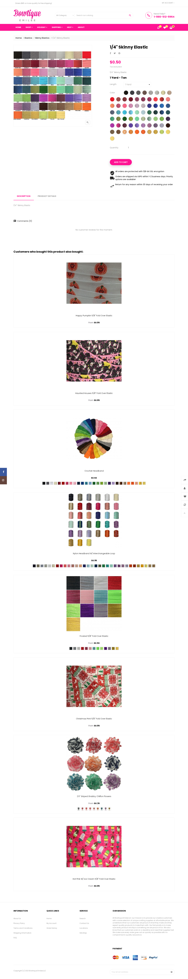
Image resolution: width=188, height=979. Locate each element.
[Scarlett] (124, 99)
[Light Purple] (130, 126)
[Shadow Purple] (168, 119)
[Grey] (144, 93)
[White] (157, 93)
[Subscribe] (172, 972)
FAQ (15, 938)
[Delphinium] (137, 126)
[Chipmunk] (118, 132)
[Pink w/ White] (94, 808)
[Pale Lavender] (161, 126)
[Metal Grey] (138, 93)
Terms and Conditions (22, 928)
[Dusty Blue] (112, 112)
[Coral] (161, 99)
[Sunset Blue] (168, 106)
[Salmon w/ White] (90, 808)
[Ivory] (163, 93)
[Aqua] (130, 112)
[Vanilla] (169, 93)
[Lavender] (149, 126)
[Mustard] (138, 565)
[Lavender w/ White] (105, 808)
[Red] (112, 99)
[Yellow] (168, 132)
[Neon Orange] (143, 132)
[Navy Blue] (149, 106)
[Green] (94, 483)
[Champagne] (149, 132)
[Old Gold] (117, 648)
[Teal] (168, 112)
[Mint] (155, 119)
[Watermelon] (118, 106)
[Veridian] (107, 565)
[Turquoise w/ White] (101, 808)
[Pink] (71, 483)
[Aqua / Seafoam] (137, 112)
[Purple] (112, 126)
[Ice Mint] (149, 119)
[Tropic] (118, 112)
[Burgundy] (130, 99)
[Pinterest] (119, 53)
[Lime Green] (161, 119)
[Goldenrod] (155, 132)
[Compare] (158, 28)
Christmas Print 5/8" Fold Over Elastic (94, 718)
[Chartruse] (161, 132)
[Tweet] (115, 53)
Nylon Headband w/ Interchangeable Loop (94, 553)
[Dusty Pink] (72, 565)
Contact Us (84, 923)
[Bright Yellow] (140, 483)
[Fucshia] (149, 99)
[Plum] (118, 126)
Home (49, 918)
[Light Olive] (143, 119)
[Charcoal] (132, 93)
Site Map (83, 933)
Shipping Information (22, 933)
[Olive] (99, 565)
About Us (17, 918)
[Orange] (137, 132)
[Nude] (150, 565)
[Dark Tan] (112, 132)
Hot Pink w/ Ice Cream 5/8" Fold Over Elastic (94, 879)
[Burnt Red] (118, 99)
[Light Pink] (137, 106)
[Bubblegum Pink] (130, 106)
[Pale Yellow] (112, 139)
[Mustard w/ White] (109, 808)
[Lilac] (143, 126)
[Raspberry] (143, 99)
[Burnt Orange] (134, 565)
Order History (52, 928)
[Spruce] (96, 565)
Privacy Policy (19, 923)
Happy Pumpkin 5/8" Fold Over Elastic (94, 315)
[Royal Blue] (155, 106)
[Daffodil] (146, 565)
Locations (84, 928)
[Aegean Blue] (161, 106)
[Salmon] (168, 99)
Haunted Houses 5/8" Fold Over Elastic (94, 393)
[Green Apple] (130, 119)
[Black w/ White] (78, 808)
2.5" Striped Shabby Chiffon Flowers (94, 796)
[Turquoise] (124, 112)
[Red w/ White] (82, 808)
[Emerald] (124, 119)
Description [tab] (23, 196)
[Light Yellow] (144, 483)
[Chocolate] (117, 483)
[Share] (110, 53)
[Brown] (168, 126)
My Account (51, 923)
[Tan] (124, 132)
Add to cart (121, 162)
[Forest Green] (149, 112)
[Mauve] (137, 99)
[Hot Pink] (155, 99)
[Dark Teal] (161, 112)
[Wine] (124, 126)
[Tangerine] (130, 132)
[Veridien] (137, 119)
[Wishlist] (164, 28)
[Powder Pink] (143, 106)
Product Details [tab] (47, 196)
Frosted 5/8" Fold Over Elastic (94, 636)
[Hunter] (155, 112)
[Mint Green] (105, 483)
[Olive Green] (118, 119)
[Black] (126, 93)
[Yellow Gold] (142, 565)
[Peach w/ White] (97, 808)
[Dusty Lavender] (155, 126)
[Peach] (112, 106)
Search (83, 918)
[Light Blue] (90, 483)
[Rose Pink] (124, 106)
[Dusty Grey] (42, 565)
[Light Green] (112, 119)
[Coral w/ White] (86, 808)
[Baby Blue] (143, 112)
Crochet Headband (94, 471)
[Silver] (150, 93)
